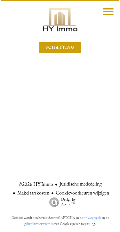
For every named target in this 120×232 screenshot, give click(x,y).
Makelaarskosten (33, 193)
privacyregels (92, 218)
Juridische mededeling (81, 184)
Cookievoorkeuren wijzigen (82, 193)
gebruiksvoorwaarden (39, 224)
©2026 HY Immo (36, 184)
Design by (68, 202)
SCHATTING (60, 48)
